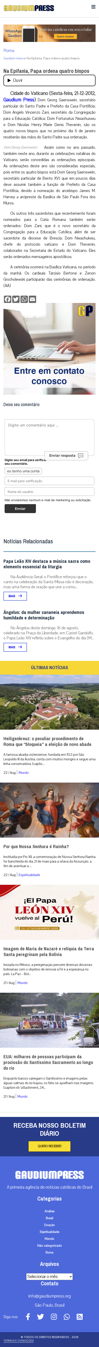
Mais (12, 596)
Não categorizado (49, 1246)
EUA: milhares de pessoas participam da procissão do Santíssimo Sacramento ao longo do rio (48, 1062)
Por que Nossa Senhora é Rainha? (36, 846)
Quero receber (49, 1146)
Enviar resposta (62, 455)
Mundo (24, 772)
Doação (49, 1225)
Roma (8, 51)
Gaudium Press (18, 99)
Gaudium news (13, 58)
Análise (50, 1211)
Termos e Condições (18, 1340)
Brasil (49, 1218)
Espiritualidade (29, 875)
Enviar (20, 508)
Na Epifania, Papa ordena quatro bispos (46, 71)
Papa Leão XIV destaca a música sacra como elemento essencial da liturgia (46, 564)
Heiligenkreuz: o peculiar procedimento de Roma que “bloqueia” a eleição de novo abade (47, 741)
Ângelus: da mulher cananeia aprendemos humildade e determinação (43, 615)
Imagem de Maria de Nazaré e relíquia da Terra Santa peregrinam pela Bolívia (48, 951)
